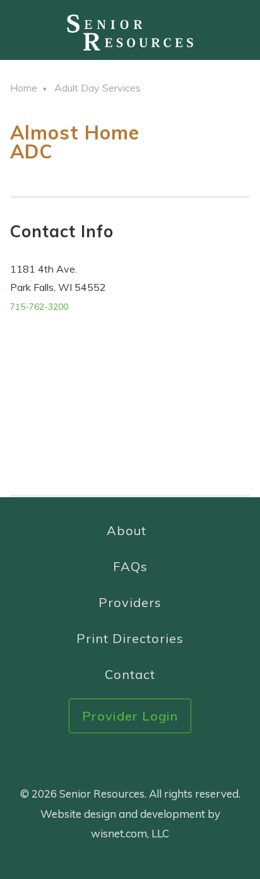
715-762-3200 (39, 306)
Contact (130, 674)
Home (23, 87)
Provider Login (130, 716)
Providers (130, 602)
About (126, 530)
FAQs (130, 566)
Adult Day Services (97, 87)
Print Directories (130, 638)
